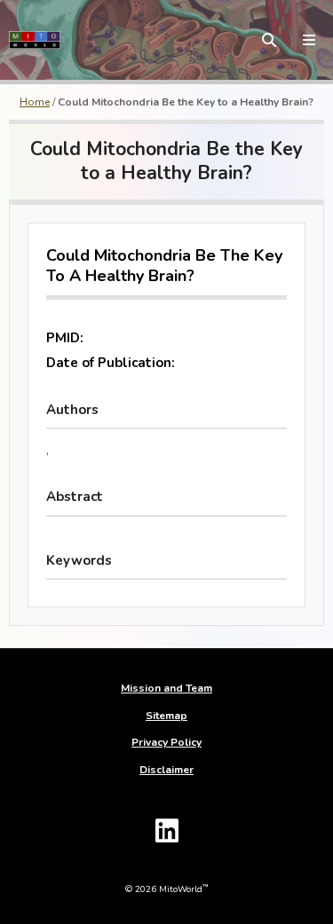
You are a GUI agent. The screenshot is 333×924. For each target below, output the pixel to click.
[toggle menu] (309, 40)
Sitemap (166, 716)
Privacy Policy (166, 742)
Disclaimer (166, 770)
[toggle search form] (269, 40)
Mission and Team (166, 688)
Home (35, 102)
